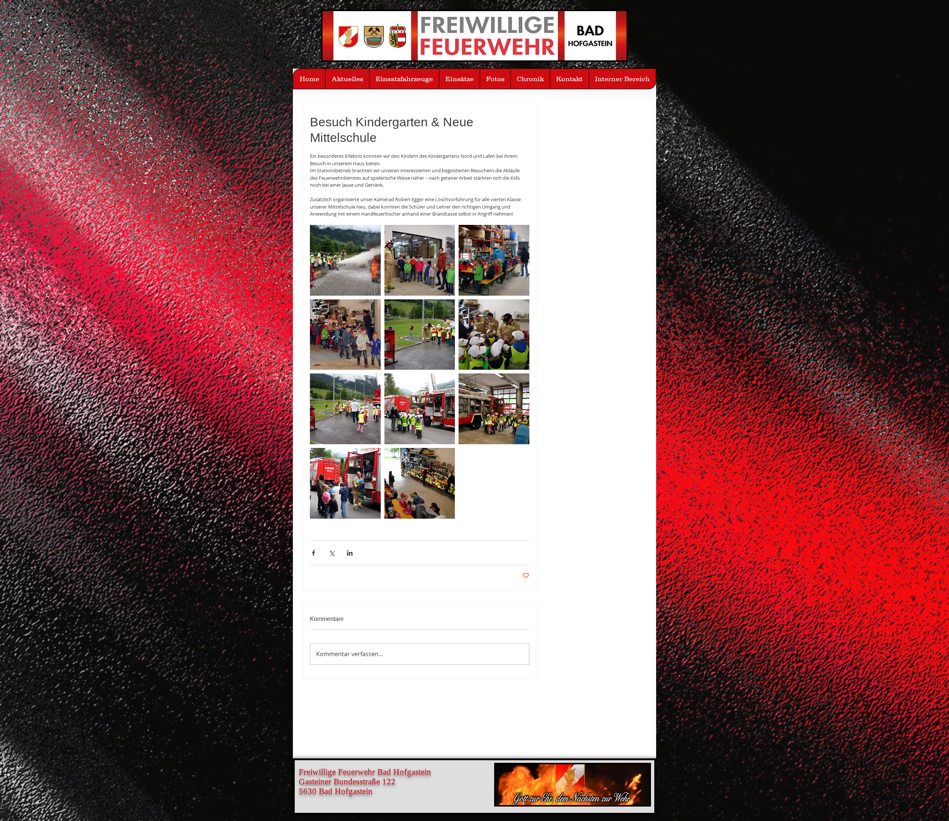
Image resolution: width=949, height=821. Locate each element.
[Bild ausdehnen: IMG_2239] (345, 260)
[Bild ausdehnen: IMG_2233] (419, 408)
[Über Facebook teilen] (313, 552)
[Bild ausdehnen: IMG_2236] (419, 334)
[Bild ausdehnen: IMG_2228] (494, 408)
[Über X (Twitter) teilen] (331, 552)
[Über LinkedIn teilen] (349, 552)
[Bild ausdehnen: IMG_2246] (345, 334)
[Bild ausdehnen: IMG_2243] (494, 260)
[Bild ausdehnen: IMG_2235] (345, 408)
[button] (495, 79)
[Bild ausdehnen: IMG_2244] (419, 260)
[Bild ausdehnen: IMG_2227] (419, 483)
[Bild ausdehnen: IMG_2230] (345, 483)
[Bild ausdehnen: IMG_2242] (494, 334)
